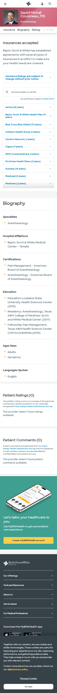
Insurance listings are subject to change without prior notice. (24, 77)
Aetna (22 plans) (14, 107)
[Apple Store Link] (12, 635)
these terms (49, 99)
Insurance (9, 29)
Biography (23, 29)
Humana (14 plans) (15, 168)
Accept (28, 686)
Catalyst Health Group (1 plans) (22, 132)
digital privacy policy (17, 669)
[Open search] (50, 4)
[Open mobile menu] (5, 4)
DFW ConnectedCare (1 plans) (22, 154)
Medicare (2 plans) (15, 183)
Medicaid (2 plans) (15, 176)
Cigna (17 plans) (14, 146)
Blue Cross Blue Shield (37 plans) (23, 124)
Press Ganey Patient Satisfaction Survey (33, 406)
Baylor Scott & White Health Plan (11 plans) (25, 115)
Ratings (36, 29)
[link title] (28, 4)
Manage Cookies (28, 678)
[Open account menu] (42, 4)
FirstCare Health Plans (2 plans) (23, 161)
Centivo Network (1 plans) (20, 139)
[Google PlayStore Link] (32, 635)
